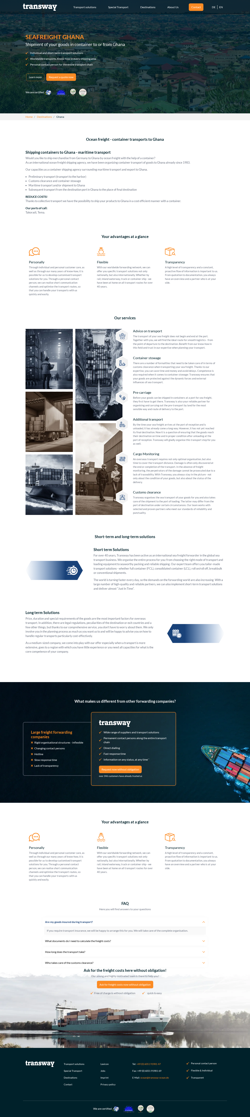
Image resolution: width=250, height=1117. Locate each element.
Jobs (103, 1070)
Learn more (35, 77)
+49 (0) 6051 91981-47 (149, 1064)
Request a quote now (61, 77)
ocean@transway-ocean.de (154, 1077)
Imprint (105, 1077)
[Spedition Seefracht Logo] (40, 6)
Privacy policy (108, 1084)
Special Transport (73, 1070)
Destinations (70, 1077)
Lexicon (105, 1064)
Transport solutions (74, 1064)
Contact (68, 1084)
